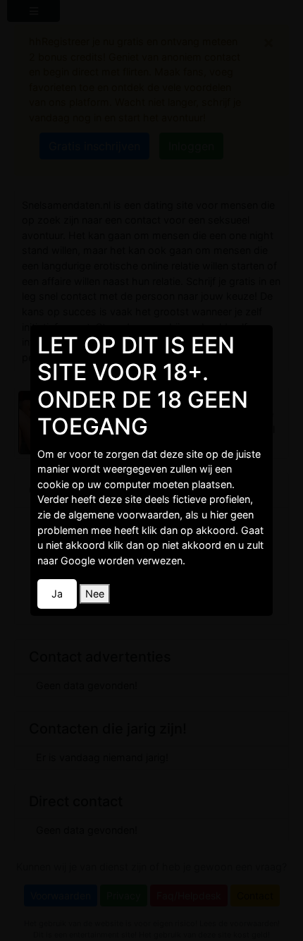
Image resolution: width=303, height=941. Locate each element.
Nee (94, 594)
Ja (57, 594)
